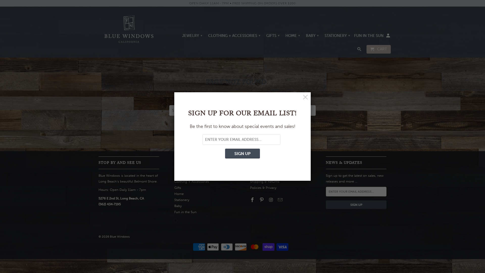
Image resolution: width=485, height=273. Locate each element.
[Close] (305, 97)
